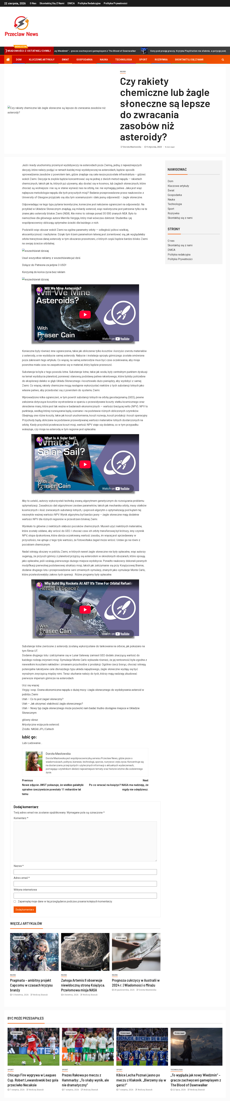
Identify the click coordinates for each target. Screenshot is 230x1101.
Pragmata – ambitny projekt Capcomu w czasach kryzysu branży (31, 985)
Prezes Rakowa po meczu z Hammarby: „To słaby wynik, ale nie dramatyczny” (85, 1080)
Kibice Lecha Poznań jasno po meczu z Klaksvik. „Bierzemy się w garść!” (141, 1080)
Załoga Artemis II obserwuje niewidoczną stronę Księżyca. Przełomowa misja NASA (83, 985)
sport (11, 1070)
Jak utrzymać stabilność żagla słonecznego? (56, 703)
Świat (65, 59)
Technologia (123, 59)
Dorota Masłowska (132, 147)
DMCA (71, 3)
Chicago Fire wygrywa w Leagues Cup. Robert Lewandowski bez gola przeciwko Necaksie (33, 1080)
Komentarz (21, 818)
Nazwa (19, 866)
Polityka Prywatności (115, 3)
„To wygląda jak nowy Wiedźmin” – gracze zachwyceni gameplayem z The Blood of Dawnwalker (196, 1080)
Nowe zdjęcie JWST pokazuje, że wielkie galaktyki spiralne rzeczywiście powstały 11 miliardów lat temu (53, 787)
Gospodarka (84, 59)
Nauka (104, 59)
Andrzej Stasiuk (40, 995)
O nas (33, 3)
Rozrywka (161, 59)
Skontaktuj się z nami (52, 3)
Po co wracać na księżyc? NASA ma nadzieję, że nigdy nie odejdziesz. (118, 785)
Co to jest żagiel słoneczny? (46, 699)
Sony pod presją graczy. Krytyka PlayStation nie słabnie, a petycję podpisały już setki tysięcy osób (167, 50)
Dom (19, 59)
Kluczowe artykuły (41, 59)
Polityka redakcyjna (89, 3)
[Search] (223, 59)
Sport (143, 59)
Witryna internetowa (25, 889)
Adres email (22, 877)
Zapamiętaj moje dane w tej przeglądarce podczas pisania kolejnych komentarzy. (65, 901)
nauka (123, 72)
